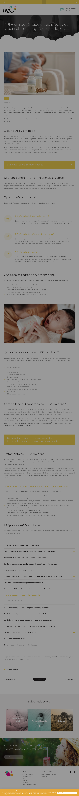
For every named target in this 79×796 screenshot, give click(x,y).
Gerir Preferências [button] (52, 792)
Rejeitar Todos (61, 792)
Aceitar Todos (72, 792)
